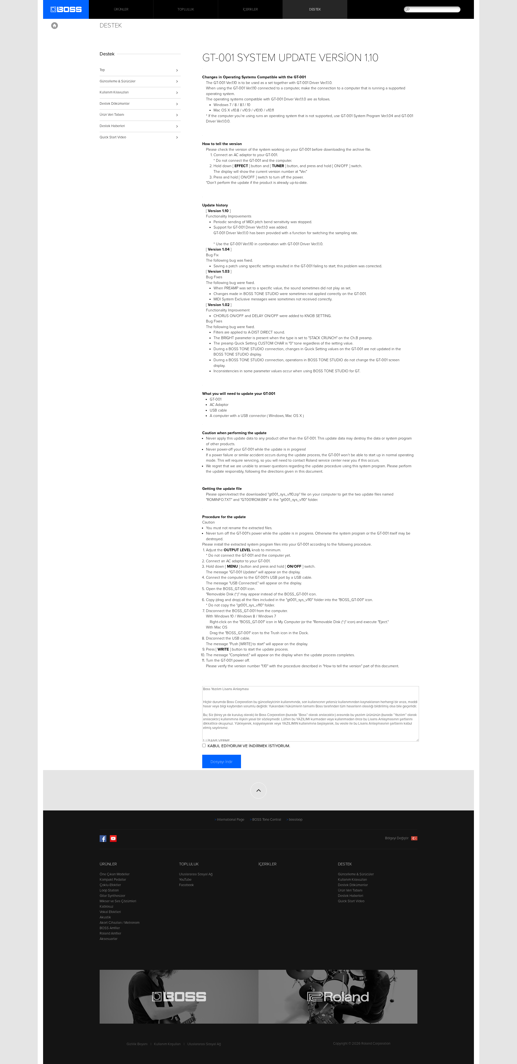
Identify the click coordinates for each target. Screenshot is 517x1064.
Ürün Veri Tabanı (112, 115)
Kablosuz (106, 906)
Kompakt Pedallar (113, 879)
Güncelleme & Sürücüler (117, 81)
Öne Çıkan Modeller (115, 874)
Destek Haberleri (112, 126)
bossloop (295, 819)
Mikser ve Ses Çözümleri (118, 901)
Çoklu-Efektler (110, 885)
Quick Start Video (113, 137)
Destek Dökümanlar (115, 103)
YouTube (185, 879)
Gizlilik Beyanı (137, 1044)
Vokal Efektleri (110, 912)
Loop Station (109, 890)
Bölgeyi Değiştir (396, 838)
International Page (230, 819)
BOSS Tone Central (266, 819)
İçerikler (250, 9)
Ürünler (108, 864)
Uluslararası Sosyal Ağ (195, 874)
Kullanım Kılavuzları (114, 92)
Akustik (105, 917)
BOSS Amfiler (110, 928)
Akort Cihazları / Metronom (119, 923)
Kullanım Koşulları (167, 1044)
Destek (315, 9)
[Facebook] (103, 841)
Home (54, 25)
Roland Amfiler (110, 933)
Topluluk (185, 9)
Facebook (186, 885)
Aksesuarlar (108, 939)
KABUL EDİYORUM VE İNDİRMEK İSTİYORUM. (249, 745)
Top (102, 70)
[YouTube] (113, 841)
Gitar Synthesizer (112, 896)
